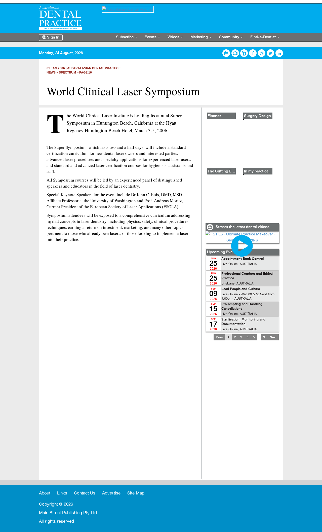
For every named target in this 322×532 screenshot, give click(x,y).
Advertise (111, 493)
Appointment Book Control (242, 259)
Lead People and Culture (240, 289)
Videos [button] (174, 37)
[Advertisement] (242, 413)
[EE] (66, 18)
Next (273, 337)
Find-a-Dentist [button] (263, 37)
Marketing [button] (199, 37)
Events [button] (151, 37)
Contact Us (84, 493)
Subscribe (125, 37)
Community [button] (229, 37)
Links (62, 493)
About (44, 493)
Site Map (135, 493)
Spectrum (67, 72)
